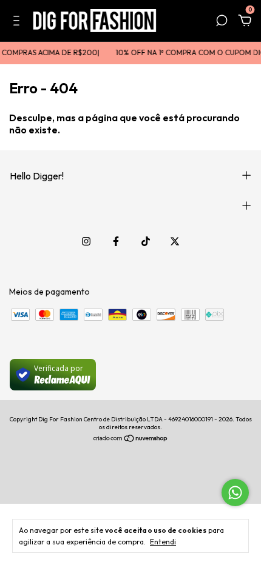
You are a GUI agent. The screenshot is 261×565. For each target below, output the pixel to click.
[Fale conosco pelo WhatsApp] (235, 492)
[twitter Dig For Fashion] (175, 241)
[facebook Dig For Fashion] (116, 241)
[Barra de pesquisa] (221, 22)
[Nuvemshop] (131, 439)
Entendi (163, 541)
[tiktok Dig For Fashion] (146, 241)
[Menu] (18, 22)
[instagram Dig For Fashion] (86, 241)
